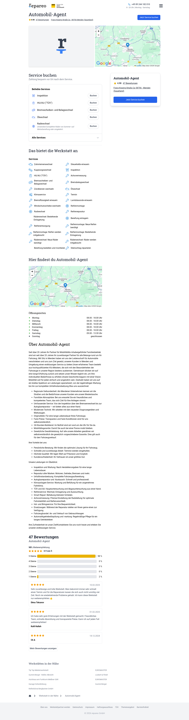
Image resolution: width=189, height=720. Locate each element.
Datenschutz (78, 707)
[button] (127, 46)
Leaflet (138, 65)
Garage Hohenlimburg (37, 684)
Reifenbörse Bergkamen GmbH (41, 689)
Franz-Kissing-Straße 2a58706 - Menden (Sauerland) (132, 89)
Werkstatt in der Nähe (48, 696)
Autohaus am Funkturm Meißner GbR (43, 679)
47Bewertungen (42, 20)
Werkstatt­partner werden (60, 707)
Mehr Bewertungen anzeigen (43, 648)
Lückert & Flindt (101, 675)
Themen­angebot (127, 707)
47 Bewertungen (130, 83)
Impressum (89, 707)
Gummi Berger (101, 684)
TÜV (117, 707)
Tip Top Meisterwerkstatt (38, 670)
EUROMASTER (101, 670)
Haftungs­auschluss (105, 707)
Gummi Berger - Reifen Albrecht (41, 675)
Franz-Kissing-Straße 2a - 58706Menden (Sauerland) (72, 20)
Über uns (43, 707)
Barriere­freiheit (143, 707)
